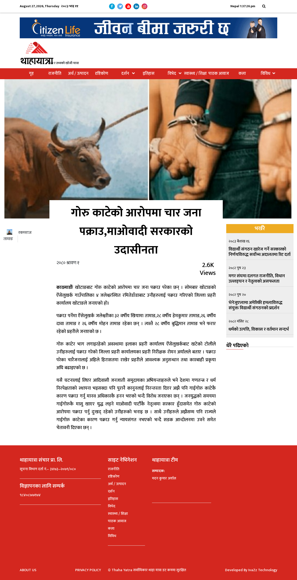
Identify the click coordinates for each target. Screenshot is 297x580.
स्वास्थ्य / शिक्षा (195, 73)
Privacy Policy (88, 570)
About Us (28, 570)
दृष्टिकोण (101, 73)
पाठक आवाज (218, 73)
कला (242, 73)
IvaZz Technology (262, 570)
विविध (265, 73)
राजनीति (54, 73)
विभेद (172, 73)
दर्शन (125, 73)
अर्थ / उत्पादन (78, 73)
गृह (31, 73)
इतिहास (149, 73)
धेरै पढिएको (237, 345)
